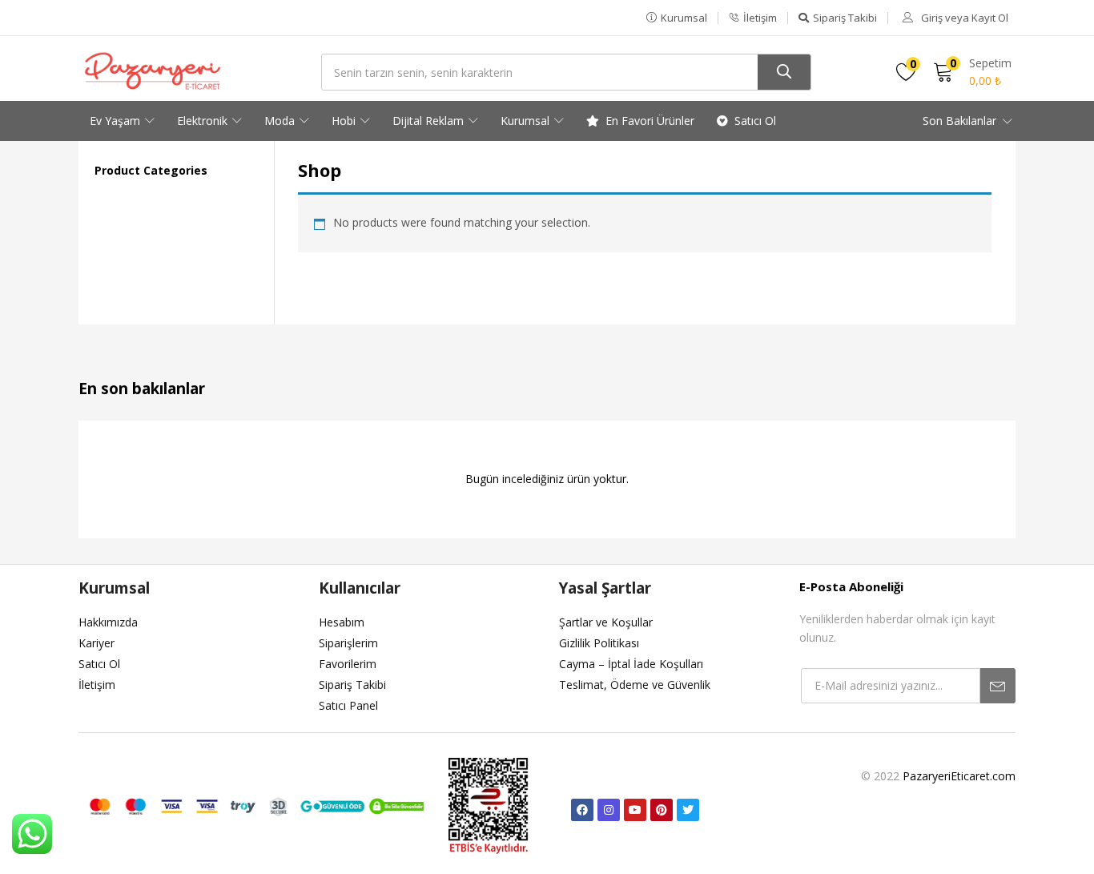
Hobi (345, 120)
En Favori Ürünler (649, 120)
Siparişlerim (348, 642)
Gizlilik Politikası (599, 642)
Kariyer (96, 642)
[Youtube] (635, 810)
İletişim (96, 684)
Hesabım (341, 622)
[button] (676, 17)
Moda (281, 120)
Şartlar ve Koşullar (606, 622)
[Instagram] (608, 810)
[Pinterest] (661, 810)
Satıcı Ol (755, 120)
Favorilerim (347, 663)
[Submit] (998, 685)
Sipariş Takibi (352, 684)
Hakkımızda (108, 622)
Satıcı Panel (348, 705)
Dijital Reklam (429, 120)
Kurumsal (527, 120)
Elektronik (204, 120)
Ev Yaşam (116, 120)
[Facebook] (582, 810)
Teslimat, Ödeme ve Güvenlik (634, 684)
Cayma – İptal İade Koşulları (631, 663)
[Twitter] (688, 810)
